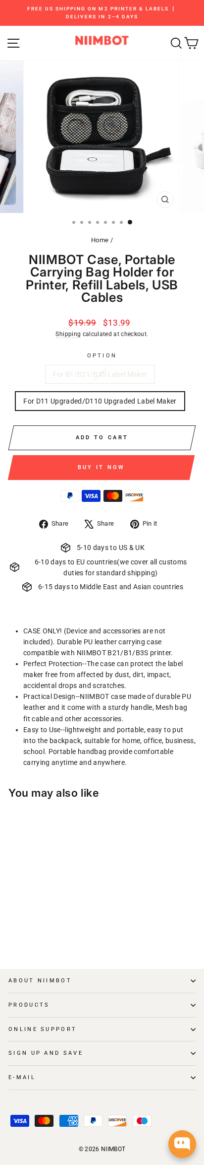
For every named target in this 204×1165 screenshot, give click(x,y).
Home (99, 240)
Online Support (42, 1029)
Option (102, 355)
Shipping (68, 334)
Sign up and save (45, 1053)
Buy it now (101, 467)
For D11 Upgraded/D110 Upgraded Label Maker (100, 401)
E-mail (22, 1077)
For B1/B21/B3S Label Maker (100, 374)
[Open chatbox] (182, 1144)
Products (29, 1005)
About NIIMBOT (40, 980)
